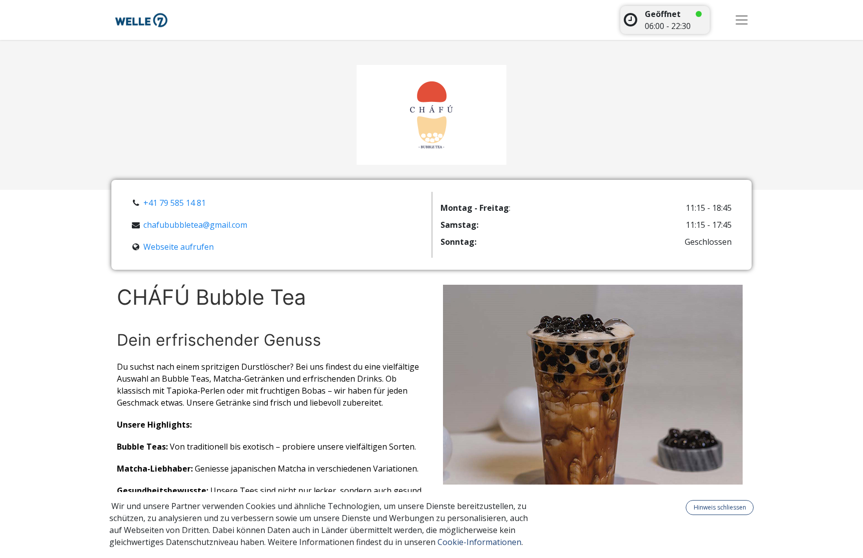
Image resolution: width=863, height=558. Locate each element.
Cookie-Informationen (479, 542)
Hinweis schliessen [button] (720, 507)
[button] (680, 507)
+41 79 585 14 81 (174, 202)
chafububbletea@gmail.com (195, 224)
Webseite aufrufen (178, 246)
